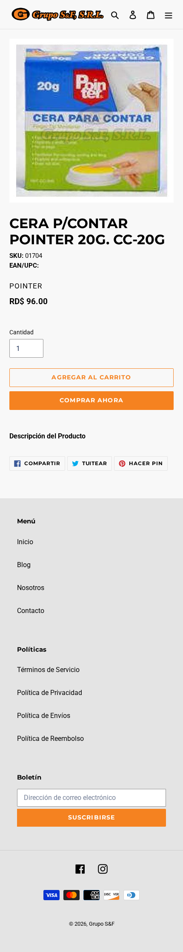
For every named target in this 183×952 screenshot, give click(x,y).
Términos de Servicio (48, 670)
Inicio (25, 542)
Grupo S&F (101, 924)
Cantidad (21, 332)
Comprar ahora (91, 400)
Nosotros (30, 588)
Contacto (30, 611)
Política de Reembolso (50, 738)
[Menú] (168, 14)
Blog (24, 565)
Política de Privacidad (49, 693)
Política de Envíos (43, 716)
